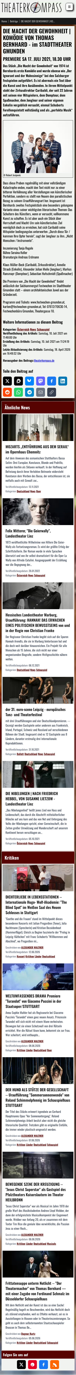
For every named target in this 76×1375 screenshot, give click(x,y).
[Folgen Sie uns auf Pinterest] (32, 1364)
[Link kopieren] (51, 392)
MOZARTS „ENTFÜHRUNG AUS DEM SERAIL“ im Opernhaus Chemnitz (37, 449)
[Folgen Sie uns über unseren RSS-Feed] (54, 1364)
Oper (38, 491)
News (33, 329)
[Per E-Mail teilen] (40, 392)
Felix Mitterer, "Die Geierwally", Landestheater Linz (28, 533)
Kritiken (29, 956)
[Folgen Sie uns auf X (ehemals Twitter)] (21, 1364)
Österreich (23, 329)
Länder (38, 956)
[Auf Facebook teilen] (51, 381)
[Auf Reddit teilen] (7, 392)
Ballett (20, 754)
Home (4, 21)
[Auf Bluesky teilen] (29, 381)
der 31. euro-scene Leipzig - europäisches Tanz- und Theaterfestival (35, 711)
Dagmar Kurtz (28, 1334)
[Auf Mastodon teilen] (40, 381)
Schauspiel (43, 329)
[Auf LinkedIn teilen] (62, 381)
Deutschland (23, 491)
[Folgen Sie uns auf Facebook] (43, 1364)
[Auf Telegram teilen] (29, 392)
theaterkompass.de (44, 360)
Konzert (21, 956)
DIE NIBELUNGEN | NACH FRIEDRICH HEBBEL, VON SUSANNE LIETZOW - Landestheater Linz (32, 799)
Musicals (51, 1244)
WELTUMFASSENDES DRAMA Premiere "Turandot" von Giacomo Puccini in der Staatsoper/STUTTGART (33, 1001)
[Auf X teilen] (7, 381)
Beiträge (14, 21)
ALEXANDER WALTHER (32, 947)
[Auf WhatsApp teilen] (18, 392)
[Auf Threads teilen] (18, 381)
